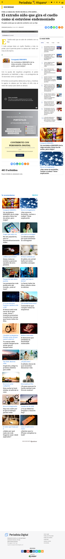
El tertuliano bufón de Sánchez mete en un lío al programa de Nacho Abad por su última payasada (49, 49)
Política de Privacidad (48, 535)
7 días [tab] (47, 42)
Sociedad (9, 7)
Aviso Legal (46, 534)
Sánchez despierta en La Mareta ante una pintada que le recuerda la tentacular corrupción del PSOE (50, 79)
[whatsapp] (59, 2)
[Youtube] (51, 2)
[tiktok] (31, 551)
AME (62, 2)
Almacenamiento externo (13, 129)
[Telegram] (56, 27)
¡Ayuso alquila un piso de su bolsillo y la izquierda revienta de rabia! (49, 64)
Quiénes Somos (47, 541)
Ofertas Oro (30, 128)
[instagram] (33, 551)
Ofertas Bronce (30, 133)
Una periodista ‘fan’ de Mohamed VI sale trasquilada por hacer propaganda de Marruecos (49, 57)
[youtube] (28, 551)
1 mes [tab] (53, 42)
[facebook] (22, 551)
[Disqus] (20, 466)
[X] (25, 551)
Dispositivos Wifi (10, 131)
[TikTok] (54, 2)
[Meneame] (59, 27)
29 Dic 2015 (15, 27)
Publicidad (46, 539)
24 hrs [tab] (42, 42)
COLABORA (20, 155)
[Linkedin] (51, 27)
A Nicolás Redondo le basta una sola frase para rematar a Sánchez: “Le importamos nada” (50, 119)
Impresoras (18, 131)
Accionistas (46, 543)
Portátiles (10, 133)
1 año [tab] (58, 42)
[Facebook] (46, 2)
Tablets (16, 133)
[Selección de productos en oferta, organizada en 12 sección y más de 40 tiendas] (19, 113)
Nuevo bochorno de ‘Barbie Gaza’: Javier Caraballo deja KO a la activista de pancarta (49, 103)
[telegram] (36, 551)
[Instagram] (56, 2)
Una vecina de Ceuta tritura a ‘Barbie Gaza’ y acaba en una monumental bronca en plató (49, 71)
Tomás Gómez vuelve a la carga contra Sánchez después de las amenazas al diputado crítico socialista (49, 96)
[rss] (42, 551)
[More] (62, 27)
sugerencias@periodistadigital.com (15, 544)
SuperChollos (30, 126)
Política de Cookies (48, 537)
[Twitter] (48, 27)
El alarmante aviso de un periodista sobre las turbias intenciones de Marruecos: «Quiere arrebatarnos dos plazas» (49, 111)
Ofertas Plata (30, 131)
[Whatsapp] (54, 27)
